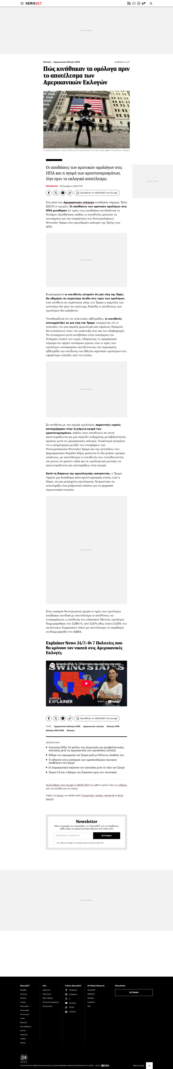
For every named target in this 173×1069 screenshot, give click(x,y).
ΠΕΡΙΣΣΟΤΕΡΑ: (53, 743)
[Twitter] (56, 193)
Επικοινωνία (47, 1006)
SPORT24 (91, 994)
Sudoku (99, 796)
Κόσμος (23, 998)
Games (60, 796)
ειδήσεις (122, 785)
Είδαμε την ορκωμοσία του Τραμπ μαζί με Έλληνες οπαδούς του (86, 755)
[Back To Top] (149, 1065)
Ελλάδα (23, 990)
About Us (46, 990)
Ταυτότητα (47, 994)
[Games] (143, 3)
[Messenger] (63, 193)
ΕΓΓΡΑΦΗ (134, 993)
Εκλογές (47, 62)
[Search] (151, 3)
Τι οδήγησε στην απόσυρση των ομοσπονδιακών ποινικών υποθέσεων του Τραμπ (83, 761)
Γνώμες (23, 1002)
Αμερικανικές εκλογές (93, 726)
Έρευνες (23, 1022)
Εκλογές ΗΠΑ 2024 (55, 731)
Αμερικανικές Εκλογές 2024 (67, 62)
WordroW (109, 796)
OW (89, 1006)
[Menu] (22, 3)
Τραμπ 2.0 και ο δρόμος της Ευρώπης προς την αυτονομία (83, 772)
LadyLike (91, 1002)
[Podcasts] (139, 3)
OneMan (90, 998)
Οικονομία (24, 1006)
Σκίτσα (23, 1030)
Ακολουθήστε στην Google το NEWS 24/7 (67, 785)
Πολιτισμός (24, 1010)
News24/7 (91, 990)
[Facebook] (49, 193)
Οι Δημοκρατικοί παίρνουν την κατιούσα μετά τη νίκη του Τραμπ (87, 767)
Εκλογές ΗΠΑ (113, 726)
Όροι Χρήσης (48, 998)
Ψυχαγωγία (24, 1014)
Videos (23, 1039)
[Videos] (134, 3)
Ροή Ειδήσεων (25, 1026)
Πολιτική (23, 994)
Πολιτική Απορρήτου (51, 1002)
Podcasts (24, 1034)
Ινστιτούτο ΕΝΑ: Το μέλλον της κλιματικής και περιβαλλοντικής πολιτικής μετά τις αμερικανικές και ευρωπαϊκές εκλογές (86, 749)
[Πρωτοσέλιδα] (129, 3)
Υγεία (22, 1018)
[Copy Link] (70, 193)
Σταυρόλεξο (87, 796)
